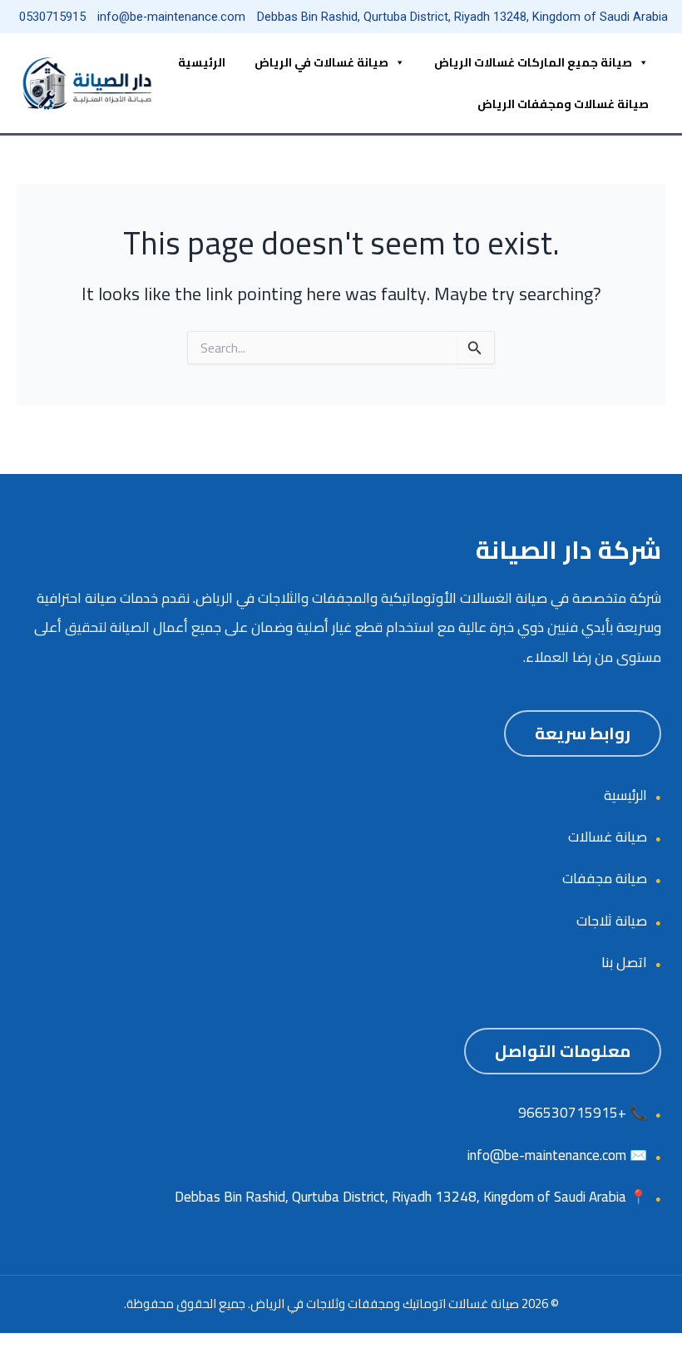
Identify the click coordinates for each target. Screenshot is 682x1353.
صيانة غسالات (607, 836)
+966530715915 (572, 1112)
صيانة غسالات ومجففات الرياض (563, 104)
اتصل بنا (624, 962)
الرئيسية (201, 62)
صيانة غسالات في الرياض (321, 62)
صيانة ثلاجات (611, 920)
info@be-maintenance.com (546, 1155)
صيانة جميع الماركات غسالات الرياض (533, 62)
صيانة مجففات (604, 878)
